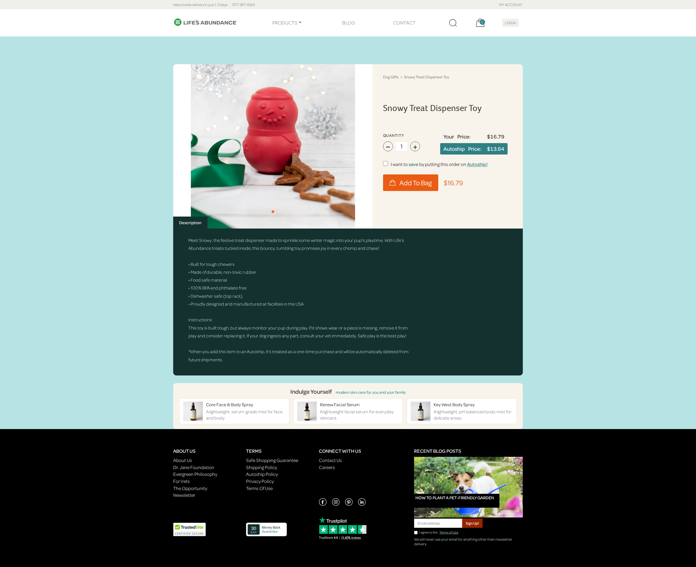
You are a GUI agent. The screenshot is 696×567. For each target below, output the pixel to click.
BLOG (348, 22)
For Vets (181, 481)
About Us (182, 460)
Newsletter (184, 495)
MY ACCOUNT (511, 4)
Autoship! (477, 164)
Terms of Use (448, 532)
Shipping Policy (261, 467)
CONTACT (404, 22)
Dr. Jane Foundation (193, 467)
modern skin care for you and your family (371, 392)
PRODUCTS (285, 22)
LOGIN (510, 22)
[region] (272, 146)
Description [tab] (190, 223)
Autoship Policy (262, 474)
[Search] (453, 23)
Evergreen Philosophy (195, 474)
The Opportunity (190, 488)
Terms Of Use (259, 488)
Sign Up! (472, 523)
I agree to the (438, 532)
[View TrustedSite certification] (189, 528)
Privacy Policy (260, 481)
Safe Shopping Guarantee (272, 460)
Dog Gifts (391, 77)
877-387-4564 (243, 4)
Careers (327, 467)
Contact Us (330, 460)
